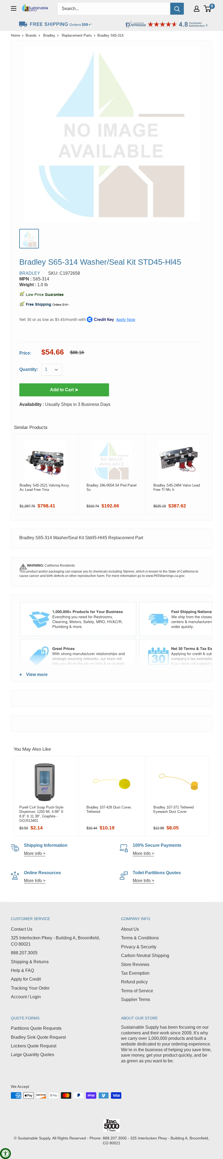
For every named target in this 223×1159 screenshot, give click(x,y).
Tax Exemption (135, 973)
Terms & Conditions (140, 938)
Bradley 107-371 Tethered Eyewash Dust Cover (173, 809)
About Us (130, 929)
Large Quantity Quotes (32, 1054)
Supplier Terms (135, 999)
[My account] (196, 9)
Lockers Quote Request (33, 1046)
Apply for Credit (26, 979)
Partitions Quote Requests (36, 1028)
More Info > (143, 853)
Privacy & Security (138, 947)
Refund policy (134, 982)
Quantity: (28, 369)
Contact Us (21, 929)
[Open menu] (13, 8)
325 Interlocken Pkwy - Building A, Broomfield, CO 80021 (55, 941)
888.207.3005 (24, 952)
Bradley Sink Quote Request (38, 1037)
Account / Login (26, 996)
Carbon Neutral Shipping (145, 955)
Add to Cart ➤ (64, 389)
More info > (34, 853)
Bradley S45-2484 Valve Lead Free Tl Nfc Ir (176, 487)
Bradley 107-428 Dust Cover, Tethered (109, 809)
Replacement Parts (77, 35)
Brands (31, 35)
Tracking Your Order (30, 988)
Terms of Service (137, 991)
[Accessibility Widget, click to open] (5, 1153)
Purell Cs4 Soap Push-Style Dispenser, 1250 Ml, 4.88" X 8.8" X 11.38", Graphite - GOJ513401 (41, 814)
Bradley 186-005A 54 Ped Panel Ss (111, 487)
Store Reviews (135, 964)
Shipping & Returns (30, 961)
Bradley (49, 35)
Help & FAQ (22, 970)
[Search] (177, 9)
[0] (207, 8)
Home (15, 35)
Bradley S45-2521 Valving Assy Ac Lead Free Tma (44, 487)
